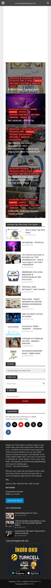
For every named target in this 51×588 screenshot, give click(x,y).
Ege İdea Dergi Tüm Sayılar (31, 78)
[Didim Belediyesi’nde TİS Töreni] (10, 516)
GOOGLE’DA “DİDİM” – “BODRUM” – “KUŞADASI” (32, 327)
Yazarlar (13, 86)
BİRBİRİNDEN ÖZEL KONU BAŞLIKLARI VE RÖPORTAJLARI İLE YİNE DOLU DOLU (23, 180)
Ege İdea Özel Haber (17, 80)
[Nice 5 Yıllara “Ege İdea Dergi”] (15, 234)
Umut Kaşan (14, 83)
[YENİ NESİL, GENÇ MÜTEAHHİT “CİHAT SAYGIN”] (13, 291)
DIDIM (32, 584)
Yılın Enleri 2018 (15, 140)
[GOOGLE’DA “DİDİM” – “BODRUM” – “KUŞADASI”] (13, 330)
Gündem (29, 80)
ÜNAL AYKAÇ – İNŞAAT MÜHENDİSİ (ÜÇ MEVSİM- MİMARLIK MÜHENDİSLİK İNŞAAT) (32, 303)
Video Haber (25, 83)
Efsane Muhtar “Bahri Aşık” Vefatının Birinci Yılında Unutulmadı (30, 532)
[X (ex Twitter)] (27, 424)
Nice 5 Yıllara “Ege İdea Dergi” (24, 89)
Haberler (38, 80)
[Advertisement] (25, 34)
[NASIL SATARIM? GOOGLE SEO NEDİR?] (13, 318)
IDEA (39, 581)
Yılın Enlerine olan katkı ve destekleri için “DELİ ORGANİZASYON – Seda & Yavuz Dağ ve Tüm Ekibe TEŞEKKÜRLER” (24, 147)
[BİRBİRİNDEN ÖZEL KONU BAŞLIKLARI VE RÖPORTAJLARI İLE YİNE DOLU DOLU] (13, 276)
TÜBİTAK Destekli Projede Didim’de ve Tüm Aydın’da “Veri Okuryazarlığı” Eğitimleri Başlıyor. (30, 523)
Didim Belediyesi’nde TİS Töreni (26, 513)
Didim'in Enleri (14, 78)
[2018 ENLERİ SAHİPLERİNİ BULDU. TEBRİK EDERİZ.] (13, 355)
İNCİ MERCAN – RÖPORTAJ (21, 120)
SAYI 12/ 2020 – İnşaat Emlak (19, 114)
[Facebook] (8, 424)
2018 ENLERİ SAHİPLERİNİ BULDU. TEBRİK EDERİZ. (32, 352)
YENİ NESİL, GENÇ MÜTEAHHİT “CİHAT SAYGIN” (23, 212)
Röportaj (22, 112)
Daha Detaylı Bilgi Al (15, 501)
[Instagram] (14, 424)
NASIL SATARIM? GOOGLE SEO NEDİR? (32, 315)
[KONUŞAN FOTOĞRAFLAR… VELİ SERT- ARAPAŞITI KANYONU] (13, 342)
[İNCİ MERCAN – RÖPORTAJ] (13, 246)
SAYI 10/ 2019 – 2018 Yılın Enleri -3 (21, 134)
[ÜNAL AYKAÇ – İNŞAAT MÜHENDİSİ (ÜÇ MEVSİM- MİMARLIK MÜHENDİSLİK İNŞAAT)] (13, 303)
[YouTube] (20, 424)
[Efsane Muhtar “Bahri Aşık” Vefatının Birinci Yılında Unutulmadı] (10, 534)
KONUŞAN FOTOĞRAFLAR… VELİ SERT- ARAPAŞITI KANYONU (33, 341)
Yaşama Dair (36, 83)
